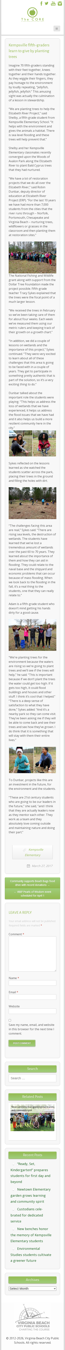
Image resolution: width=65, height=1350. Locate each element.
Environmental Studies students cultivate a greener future (30, 1254)
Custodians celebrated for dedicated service (26, 1215)
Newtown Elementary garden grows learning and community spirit (30, 1195)
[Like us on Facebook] (40, 3)
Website (14, 1006)
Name (14, 978)
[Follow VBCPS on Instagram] (60, 3)
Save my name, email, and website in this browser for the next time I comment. (31, 1029)
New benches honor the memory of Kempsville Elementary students (30, 1235)
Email (13, 992)
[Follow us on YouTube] (53, 3)
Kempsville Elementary (34, 852)
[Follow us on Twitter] (46, 3)
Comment (16, 934)
